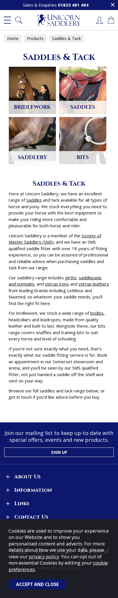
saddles (34, 200)
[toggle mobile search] (18, 20)
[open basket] (111, 20)
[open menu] (7, 20)
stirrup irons (57, 284)
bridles (97, 313)
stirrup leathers (93, 284)
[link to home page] (59, 20)
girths (70, 277)
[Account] (99, 20)
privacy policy (44, 556)
